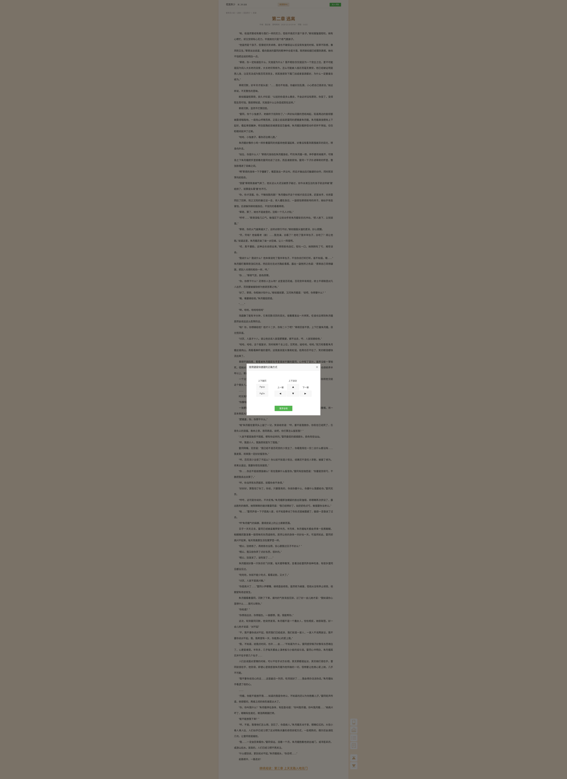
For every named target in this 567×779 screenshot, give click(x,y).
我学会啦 (283, 408)
